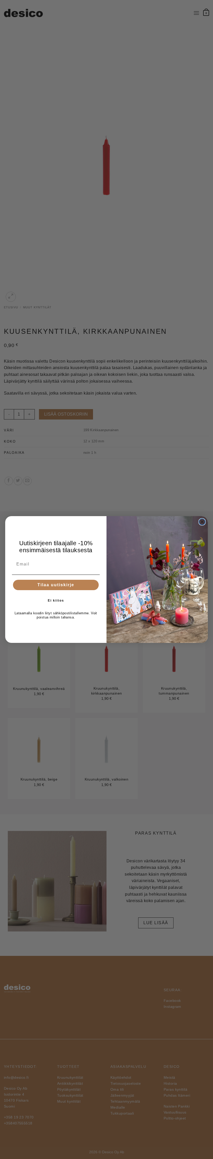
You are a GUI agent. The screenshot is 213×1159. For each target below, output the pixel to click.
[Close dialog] (202, 522)
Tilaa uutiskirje (55, 585)
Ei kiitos (56, 600)
